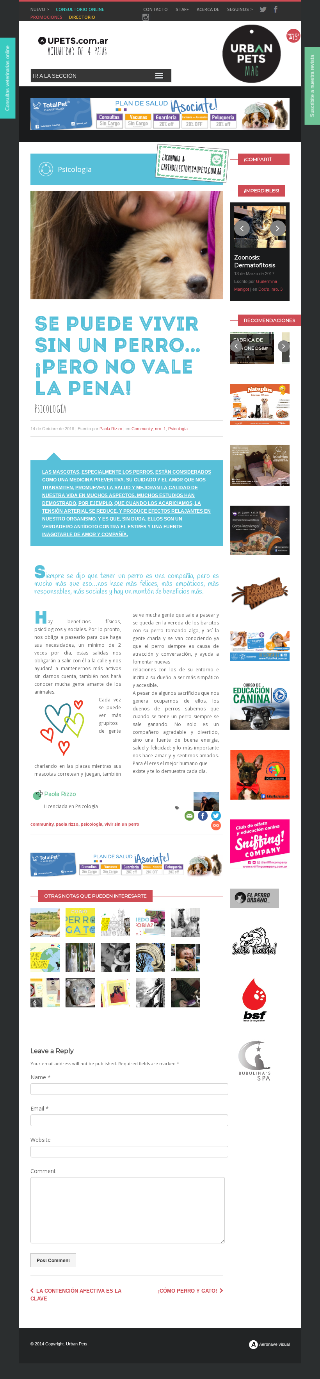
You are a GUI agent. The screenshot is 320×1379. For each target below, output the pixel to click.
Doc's (263, 289)
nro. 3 (277, 289)
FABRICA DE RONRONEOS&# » (248, 350)
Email (39, 1108)
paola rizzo (67, 824)
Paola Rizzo (111, 428)
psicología (91, 824)
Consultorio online (80, 9)
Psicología (178, 428)
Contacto (155, 9)
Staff (182, 9)
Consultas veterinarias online (8, 78)
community (41, 824)
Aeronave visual (274, 1344)
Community (142, 428)
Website (40, 1139)
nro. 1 (160, 428)
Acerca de (208, 9)
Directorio (82, 17)
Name (40, 1077)
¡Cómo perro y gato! (188, 1291)
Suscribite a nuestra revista (312, 86)
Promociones (46, 17)
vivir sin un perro (122, 824)
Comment (43, 1171)
